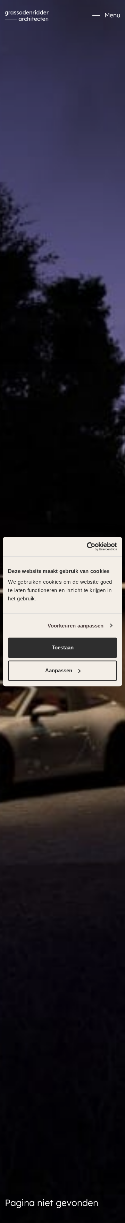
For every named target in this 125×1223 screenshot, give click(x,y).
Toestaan (63, 647)
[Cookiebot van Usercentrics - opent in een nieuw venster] (88, 546)
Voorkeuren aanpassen (76, 626)
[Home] (27, 15)
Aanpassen (58, 670)
